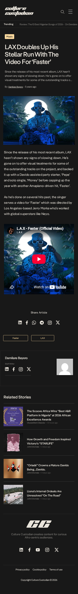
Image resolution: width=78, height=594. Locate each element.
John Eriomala (33, 447)
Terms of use (55, 569)
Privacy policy (23, 569)
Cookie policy (39, 569)
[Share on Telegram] (42, 322)
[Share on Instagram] (50, 322)
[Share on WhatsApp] (34, 322)
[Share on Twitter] (58, 322)
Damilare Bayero (15, 87)
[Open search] (62, 11)
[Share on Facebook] (27, 322)
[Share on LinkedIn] (20, 322)
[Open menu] (70, 11)
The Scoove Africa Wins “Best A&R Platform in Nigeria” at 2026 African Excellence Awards (49, 415)
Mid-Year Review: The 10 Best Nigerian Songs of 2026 (34, 24)
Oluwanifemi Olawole (36, 423)
